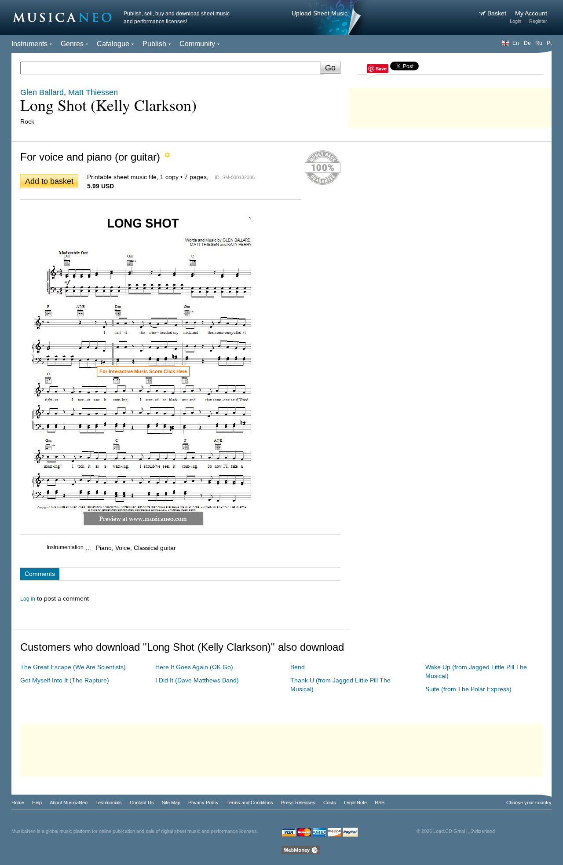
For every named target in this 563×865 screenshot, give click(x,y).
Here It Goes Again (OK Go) (194, 667)
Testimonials (108, 802)
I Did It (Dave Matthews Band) (197, 680)
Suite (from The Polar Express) (468, 689)
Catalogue (113, 44)
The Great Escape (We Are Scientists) (73, 667)
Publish (154, 44)
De (527, 43)
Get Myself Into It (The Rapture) (64, 680)
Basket (497, 13)
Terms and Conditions (250, 802)
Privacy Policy (203, 802)
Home (17, 802)
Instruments (29, 44)
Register (538, 21)
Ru (538, 43)
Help (37, 802)
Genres (72, 44)
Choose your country (529, 802)
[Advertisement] (450, 105)
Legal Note (355, 802)
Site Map (171, 802)
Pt (549, 43)
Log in (27, 599)
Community (197, 44)
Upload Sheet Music (319, 13)
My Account (531, 13)
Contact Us (142, 802)
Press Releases (298, 802)
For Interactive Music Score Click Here (143, 371)
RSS (379, 802)
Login (515, 21)
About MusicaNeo (69, 802)
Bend (297, 667)
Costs (329, 802)
